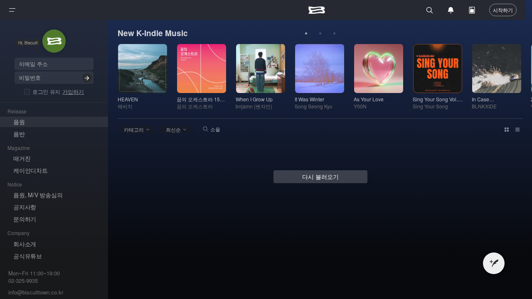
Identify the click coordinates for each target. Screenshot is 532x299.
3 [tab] (334, 33)
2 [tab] (320, 33)
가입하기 (73, 92)
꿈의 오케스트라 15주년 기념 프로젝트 (202, 99)
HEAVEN (128, 99)
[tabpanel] (147, 77)
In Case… (483, 99)
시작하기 (503, 9)
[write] (494, 263)
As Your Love (369, 99)
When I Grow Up (254, 99)
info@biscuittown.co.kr (35, 292)
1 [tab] (306, 33)
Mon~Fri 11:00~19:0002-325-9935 (34, 277)
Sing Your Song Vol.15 (438, 99)
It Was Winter (309, 99)
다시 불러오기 (320, 176)
